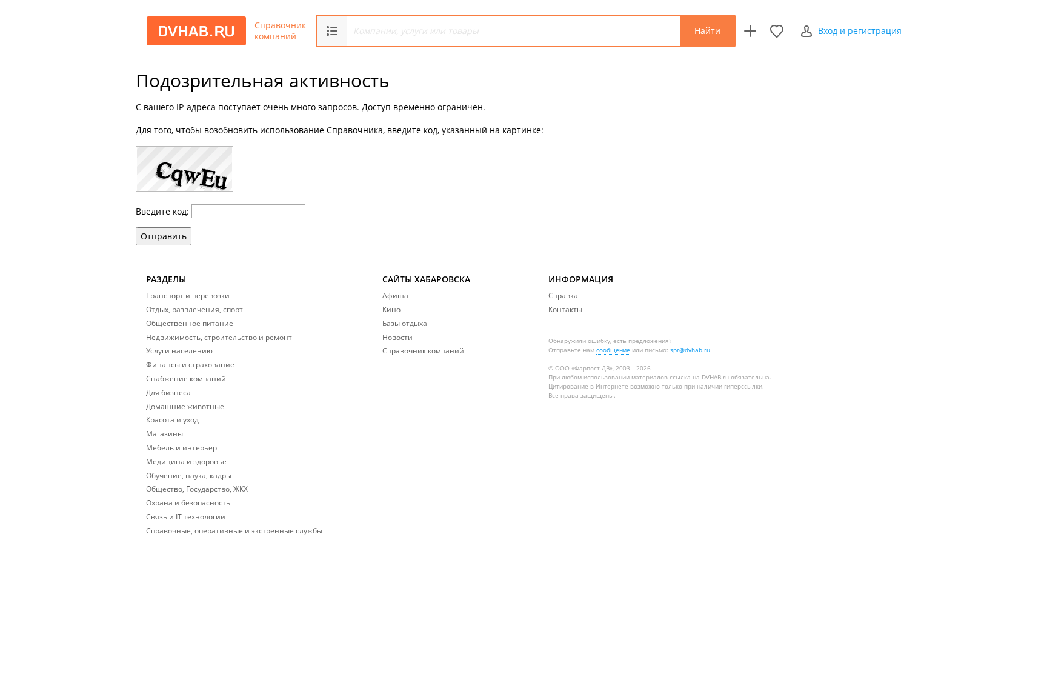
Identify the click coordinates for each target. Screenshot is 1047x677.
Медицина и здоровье (186, 461)
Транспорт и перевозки (188, 295)
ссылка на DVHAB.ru (699, 377)
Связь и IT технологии (185, 517)
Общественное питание (189, 323)
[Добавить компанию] (750, 31)
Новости (397, 337)
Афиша (395, 295)
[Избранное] (776, 31)
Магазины (164, 434)
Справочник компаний (280, 31)
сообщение (613, 349)
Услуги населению (179, 350)
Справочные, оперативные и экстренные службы (234, 530)
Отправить (164, 236)
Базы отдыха (404, 323)
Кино (391, 309)
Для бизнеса (168, 392)
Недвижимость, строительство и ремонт (219, 337)
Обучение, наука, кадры (188, 475)
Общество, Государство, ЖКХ (197, 489)
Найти (707, 30)
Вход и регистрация (860, 30)
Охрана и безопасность (188, 503)
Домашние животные (185, 406)
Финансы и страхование (190, 364)
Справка (563, 295)
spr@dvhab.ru (690, 349)
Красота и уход (172, 420)
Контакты (565, 309)
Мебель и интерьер (181, 447)
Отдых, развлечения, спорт (194, 309)
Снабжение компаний (186, 378)
